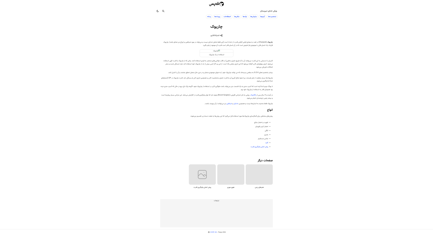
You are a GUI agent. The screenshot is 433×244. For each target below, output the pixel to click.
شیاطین (229, 103)
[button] (163, 11)
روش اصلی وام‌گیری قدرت (259, 146)
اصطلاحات (227, 16)
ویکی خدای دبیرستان (268, 11)
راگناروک (253, 95)
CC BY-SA (213, 232)
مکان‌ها (236, 16)
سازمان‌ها (253, 16)
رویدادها (217, 16)
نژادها (245, 16)
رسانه (209, 16)
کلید (266, 142)
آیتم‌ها (262, 16)
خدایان (235, 103)
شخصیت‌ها (272, 16)
